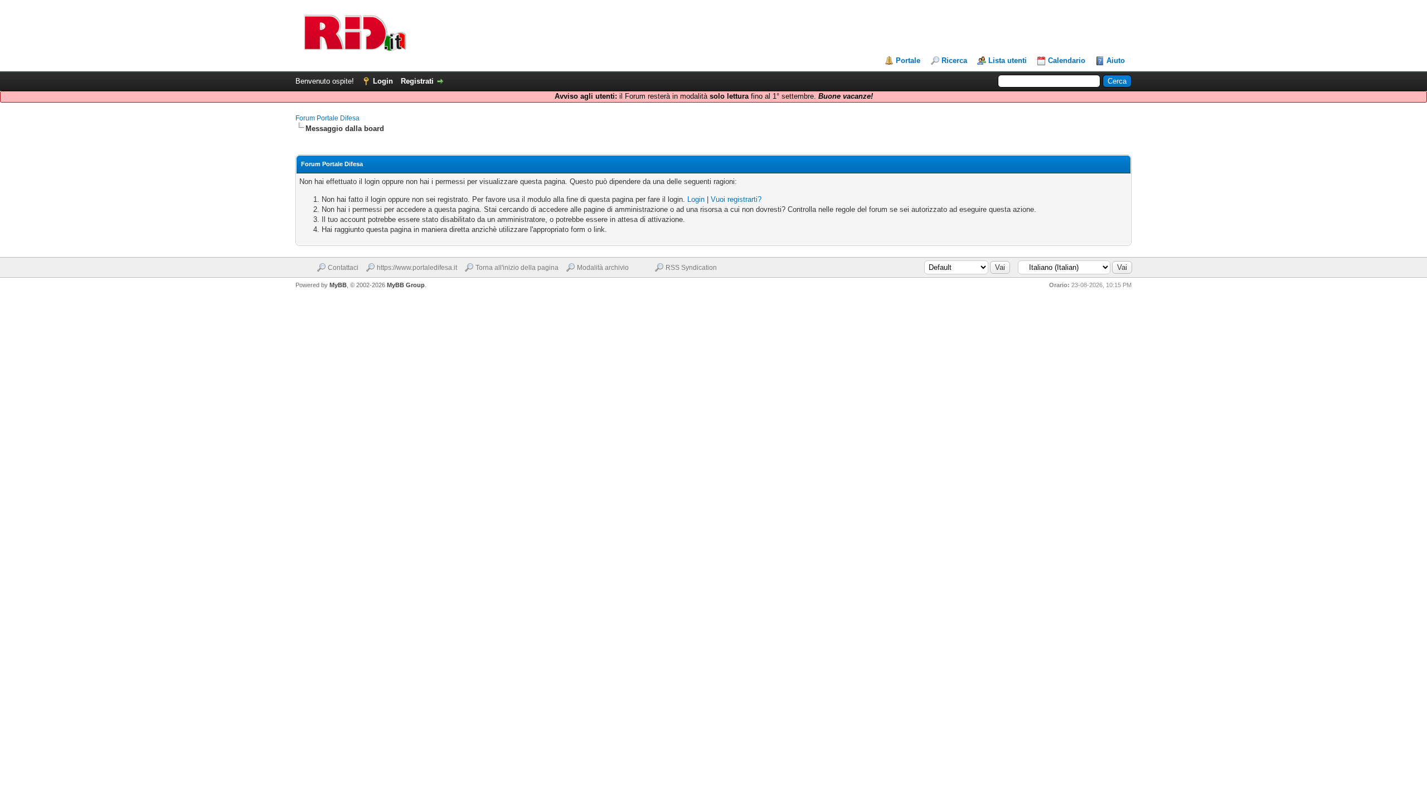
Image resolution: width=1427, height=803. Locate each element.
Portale (908, 60)
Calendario (1066, 60)
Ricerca (954, 60)
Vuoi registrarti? (736, 199)
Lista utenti (1007, 60)
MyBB (338, 285)
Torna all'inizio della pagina (517, 268)
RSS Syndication (691, 268)
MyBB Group (406, 285)
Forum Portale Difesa (327, 118)
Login (383, 81)
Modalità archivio (603, 268)
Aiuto (1115, 60)
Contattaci (343, 268)
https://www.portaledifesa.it (417, 268)
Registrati (417, 81)
